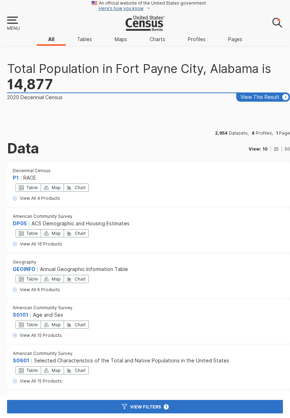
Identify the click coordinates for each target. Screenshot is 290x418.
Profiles (196, 39)
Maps (121, 39)
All (51, 39)
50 (287, 149)
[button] (13, 24)
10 (265, 149)
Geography (24, 262)
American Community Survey (42, 216)
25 (276, 149)
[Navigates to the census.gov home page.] (145, 28)
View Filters (148, 406)
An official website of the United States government (152, 3)
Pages (235, 39)
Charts (157, 39)
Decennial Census (32, 170)
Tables (84, 39)
